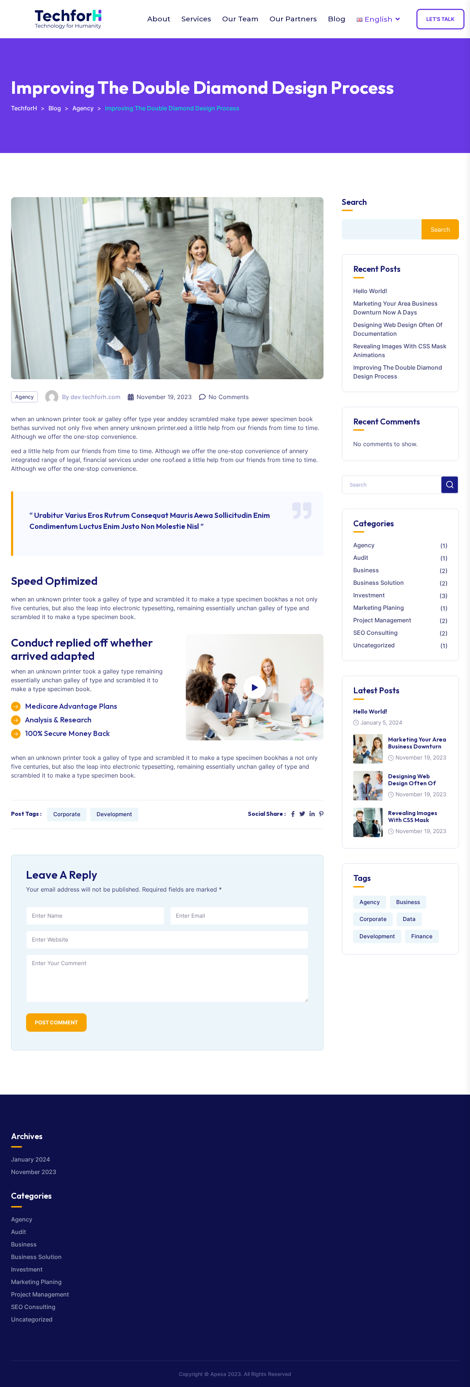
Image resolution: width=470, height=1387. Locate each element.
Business (366, 570)
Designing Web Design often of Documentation (397, 329)
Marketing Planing (378, 607)
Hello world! (370, 291)
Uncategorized (374, 645)
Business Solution (378, 582)
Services (196, 18)
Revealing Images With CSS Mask (412, 816)
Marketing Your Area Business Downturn (417, 743)
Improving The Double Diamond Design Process (397, 372)
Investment (369, 595)
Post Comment (56, 1022)
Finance (422, 936)
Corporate (66, 814)
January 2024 (30, 1159)
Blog (337, 18)
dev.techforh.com (95, 397)
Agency (24, 397)
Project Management (382, 620)
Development (114, 814)
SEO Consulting (375, 632)
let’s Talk (440, 19)
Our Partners (293, 18)
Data (409, 918)
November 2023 (33, 1172)
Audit (360, 557)
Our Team (240, 18)
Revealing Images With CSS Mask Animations (399, 350)
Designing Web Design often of (412, 779)
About (158, 18)
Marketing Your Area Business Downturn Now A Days (395, 308)
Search (354, 202)
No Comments (229, 397)
